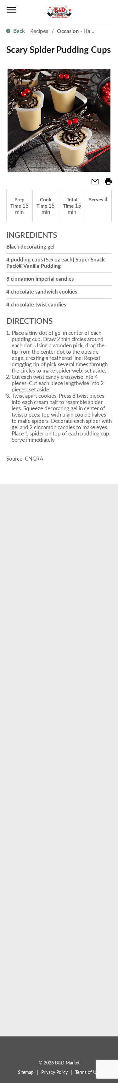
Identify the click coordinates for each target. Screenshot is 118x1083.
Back (18, 31)
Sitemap (26, 1072)
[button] (92, 183)
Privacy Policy (54, 1072)
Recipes (39, 31)
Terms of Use (87, 1072)
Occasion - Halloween (83, 31)
